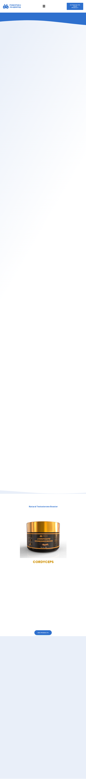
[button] (44, 6)
